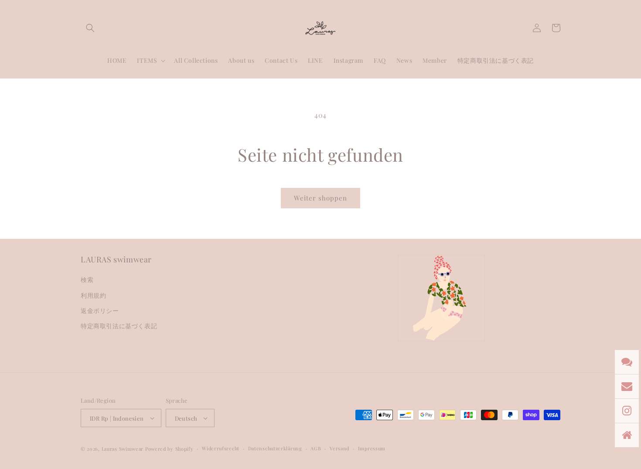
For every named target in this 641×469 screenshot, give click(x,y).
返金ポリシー (100, 310)
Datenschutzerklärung (275, 448)
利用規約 (93, 295)
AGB (315, 448)
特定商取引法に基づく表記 (119, 326)
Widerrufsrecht (220, 448)
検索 (87, 279)
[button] (90, 27)
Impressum (371, 448)
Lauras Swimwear (123, 448)
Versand (339, 448)
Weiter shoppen (320, 198)
